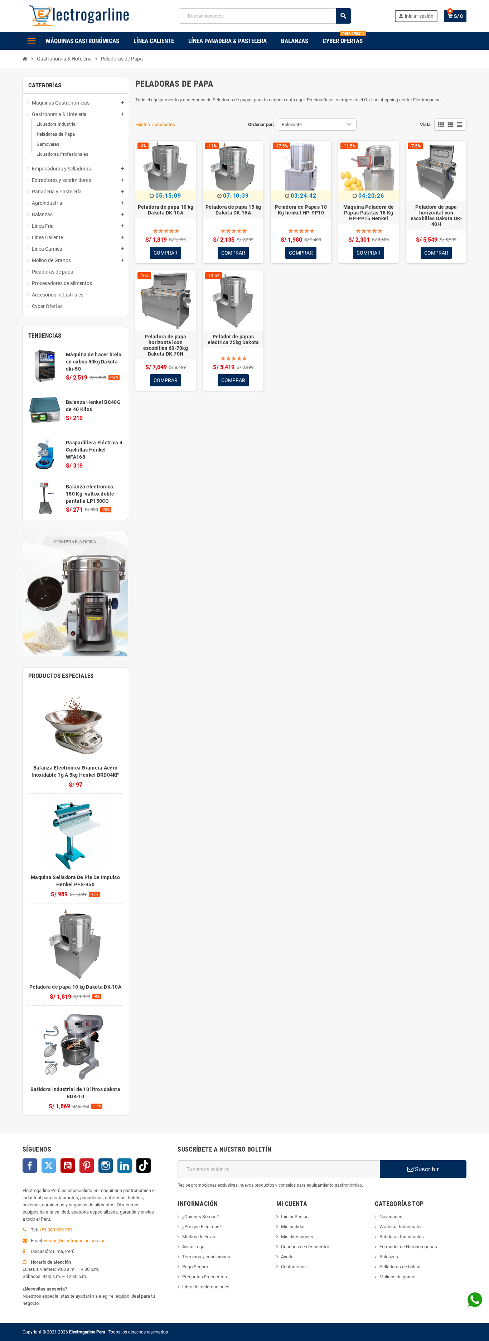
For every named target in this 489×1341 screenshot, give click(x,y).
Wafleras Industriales (401, 1226)
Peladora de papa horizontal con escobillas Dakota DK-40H (436, 215)
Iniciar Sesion (295, 1216)
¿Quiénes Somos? (200, 1216)
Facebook (30, 1165)
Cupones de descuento (304, 1246)
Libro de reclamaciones (205, 1286)
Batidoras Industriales (401, 1236)
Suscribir (426, 1169)
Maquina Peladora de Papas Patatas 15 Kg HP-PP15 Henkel (368, 212)
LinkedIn (124, 1165)
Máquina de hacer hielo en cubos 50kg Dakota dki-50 (93, 362)
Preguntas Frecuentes (204, 1276)
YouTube (67, 1165)
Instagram (105, 1165)
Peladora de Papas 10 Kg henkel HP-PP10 (301, 210)
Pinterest (86, 1165)
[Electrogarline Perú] (79, 15)
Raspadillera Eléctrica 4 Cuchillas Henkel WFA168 (94, 450)
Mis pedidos (293, 1226)
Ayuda (287, 1256)
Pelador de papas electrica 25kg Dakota (233, 339)
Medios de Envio (198, 1236)
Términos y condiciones (206, 1256)
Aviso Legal (193, 1246)
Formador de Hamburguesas (408, 1246)
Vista (425, 124)
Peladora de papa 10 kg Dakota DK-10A (75, 987)
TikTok (143, 1165)
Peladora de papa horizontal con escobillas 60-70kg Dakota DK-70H (165, 345)
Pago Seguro (195, 1266)
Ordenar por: (261, 124)
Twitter (49, 1165)
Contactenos (294, 1266)
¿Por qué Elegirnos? (202, 1226)
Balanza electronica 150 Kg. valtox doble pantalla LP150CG (90, 494)
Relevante (292, 124)
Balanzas (388, 1256)
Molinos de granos (398, 1276)
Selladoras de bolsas (400, 1266)
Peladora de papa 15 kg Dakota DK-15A (233, 210)
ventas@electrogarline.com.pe (75, 1240)
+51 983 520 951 (55, 1230)
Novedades (390, 1216)
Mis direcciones (297, 1236)
